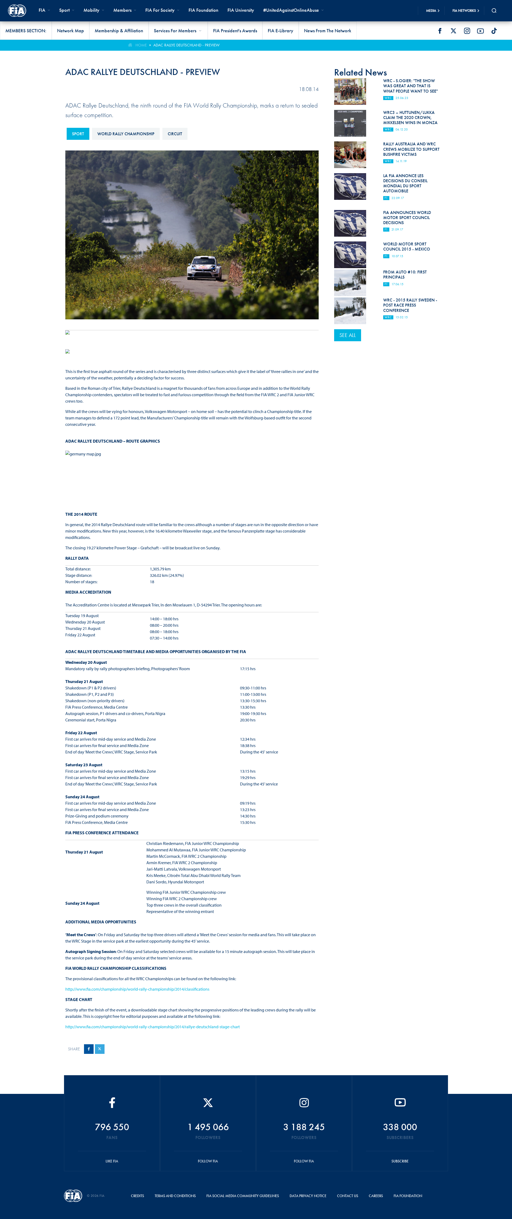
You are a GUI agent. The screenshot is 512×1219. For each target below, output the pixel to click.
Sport (78, 134)
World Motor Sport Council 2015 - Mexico (406, 246)
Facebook (440, 31)
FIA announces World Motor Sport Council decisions (407, 217)
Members (122, 10)
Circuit (175, 134)
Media (431, 10)
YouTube (481, 31)
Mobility (91, 10)
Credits (137, 1195)
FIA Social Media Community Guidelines (242, 1195)
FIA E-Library (280, 30)
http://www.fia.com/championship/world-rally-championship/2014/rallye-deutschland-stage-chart (152, 1026)
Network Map (70, 30)
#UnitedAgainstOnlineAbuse (291, 10)
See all (347, 335)
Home (141, 45)
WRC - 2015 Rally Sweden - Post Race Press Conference (410, 305)
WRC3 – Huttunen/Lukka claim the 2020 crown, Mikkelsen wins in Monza (410, 117)
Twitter (453, 31)
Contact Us (347, 1195)
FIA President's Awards (235, 30)
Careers (376, 1195)
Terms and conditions (175, 1195)
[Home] (17, 11)
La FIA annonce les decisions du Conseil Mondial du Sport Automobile (405, 183)
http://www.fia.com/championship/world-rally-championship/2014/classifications (137, 989)
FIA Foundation (203, 10)
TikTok (494, 31)
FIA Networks (464, 10)
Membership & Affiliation (119, 30)
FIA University (240, 10)
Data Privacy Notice (308, 1195)
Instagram (467, 31)
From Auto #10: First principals (405, 274)
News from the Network (327, 30)
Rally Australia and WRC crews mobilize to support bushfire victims (411, 149)
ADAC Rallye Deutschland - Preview (186, 45)
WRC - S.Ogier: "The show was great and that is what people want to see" (410, 86)
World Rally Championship (125, 134)
